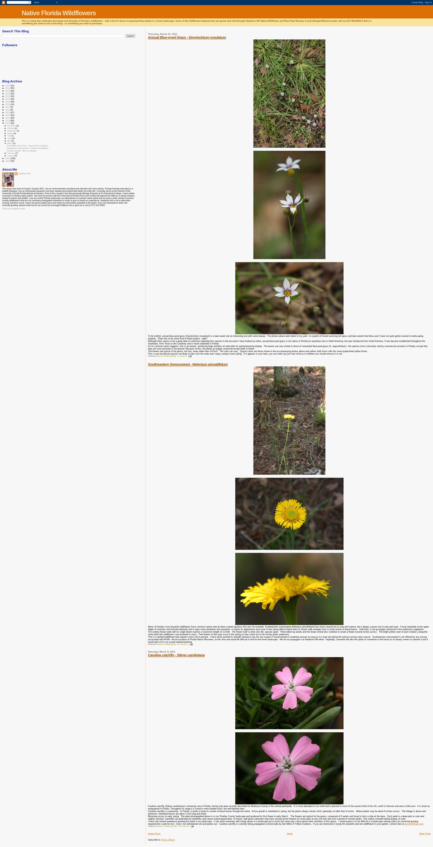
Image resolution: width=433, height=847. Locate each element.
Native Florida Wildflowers (59, 13)
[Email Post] (190, 356)
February (11, 153)
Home (290, 833)
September (12, 131)
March (10, 143)
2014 (7, 115)
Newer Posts (154, 833)
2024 (7, 88)
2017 (7, 107)
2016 (7, 110)
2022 (7, 93)
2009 (7, 161)
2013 (7, 118)
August (10, 133)
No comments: (183, 644)
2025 (7, 85)
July (9, 136)
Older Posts (425, 833)
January (11, 156)
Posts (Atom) (168, 840)
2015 (7, 112)
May (9, 141)
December (11, 126)
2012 (7, 120)
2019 (7, 102)
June (9, 138)
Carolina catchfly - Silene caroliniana (176, 655)
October (11, 128)
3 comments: (182, 356)
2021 (7, 96)
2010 (7, 158)
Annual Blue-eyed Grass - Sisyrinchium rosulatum (187, 37)
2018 (7, 104)
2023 (7, 91)
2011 (7, 123)
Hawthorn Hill (24, 173)
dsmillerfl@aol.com (414, 824)
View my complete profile (13, 208)
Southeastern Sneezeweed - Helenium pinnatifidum (188, 364)
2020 (7, 99)
